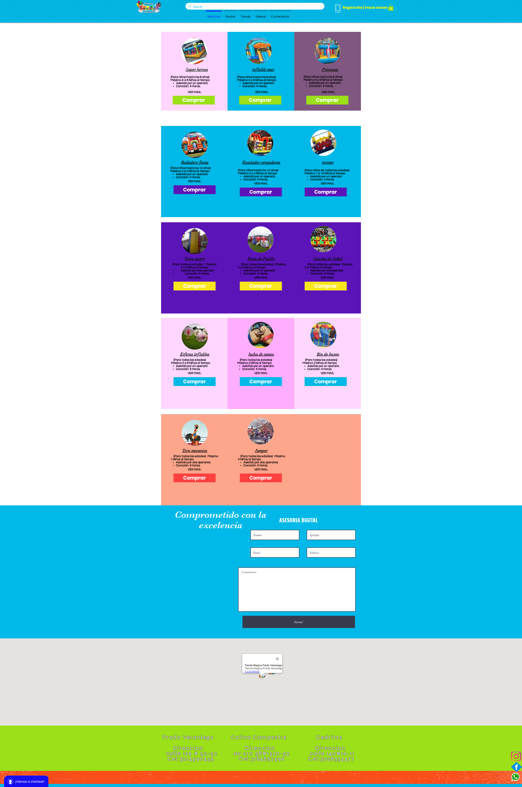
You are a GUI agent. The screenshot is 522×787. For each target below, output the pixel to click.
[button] (194, 51)
